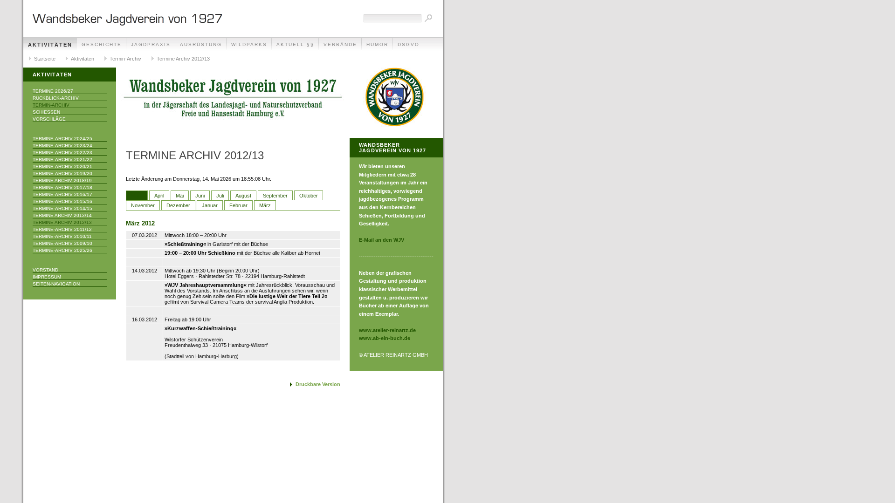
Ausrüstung (201, 44)
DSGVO (409, 44)
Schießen (46, 112)
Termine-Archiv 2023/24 (62, 145)
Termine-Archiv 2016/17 (62, 194)
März (137, 195)
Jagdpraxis (151, 44)
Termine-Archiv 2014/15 (62, 208)
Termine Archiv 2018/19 (62, 180)
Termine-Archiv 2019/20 (62, 173)
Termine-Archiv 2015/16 (62, 201)
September (275, 195)
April (159, 195)
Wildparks (249, 44)
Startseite (44, 58)
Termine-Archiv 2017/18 (62, 187)
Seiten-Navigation (56, 283)
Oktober (308, 195)
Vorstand (45, 269)
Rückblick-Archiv (56, 98)
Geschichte (102, 44)
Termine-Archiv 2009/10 (62, 243)
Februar (238, 205)
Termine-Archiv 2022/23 (62, 152)
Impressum (47, 276)
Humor (377, 44)
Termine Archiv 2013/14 (62, 215)
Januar (210, 205)
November (143, 205)
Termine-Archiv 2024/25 (62, 138)
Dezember (178, 205)
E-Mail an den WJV (381, 240)
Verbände (340, 44)
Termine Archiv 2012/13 (183, 58)
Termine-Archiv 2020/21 (62, 166)
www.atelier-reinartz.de (387, 330)
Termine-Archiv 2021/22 (62, 159)
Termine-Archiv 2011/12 (62, 229)
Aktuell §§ (295, 44)
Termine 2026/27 (53, 91)
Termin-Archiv (125, 58)
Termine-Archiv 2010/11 (62, 236)
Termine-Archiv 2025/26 (62, 250)
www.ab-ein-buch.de (384, 338)
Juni (200, 195)
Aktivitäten (50, 45)
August (243, 195)
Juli (220, 195)
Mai (180, 195)
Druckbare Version (318, 384)
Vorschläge (49, 119)
